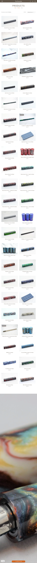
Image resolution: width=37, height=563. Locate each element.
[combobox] (31, 12)
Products (18, 7)
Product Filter (19, 561)
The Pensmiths (18, 1)
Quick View (10, 21)
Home (15, 7)
